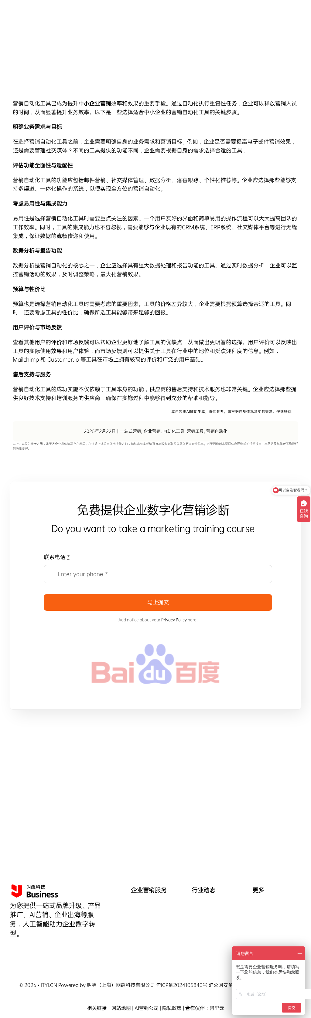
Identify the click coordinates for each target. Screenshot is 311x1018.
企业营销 (152, 431)
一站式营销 (130, 431)
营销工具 (195, 431)
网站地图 (121, 1008)
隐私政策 (172, 1008)
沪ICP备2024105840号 (181, 985)
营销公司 (149, 1008)
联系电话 (57, 557)
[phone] (43, 948)
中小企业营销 (94, 103)
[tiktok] (12, 948)
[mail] (32, 948)
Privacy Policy (174, 619)
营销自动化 (185, 112)
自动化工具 (173, 431)
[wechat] (22, 948)
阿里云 (217, 1008)
